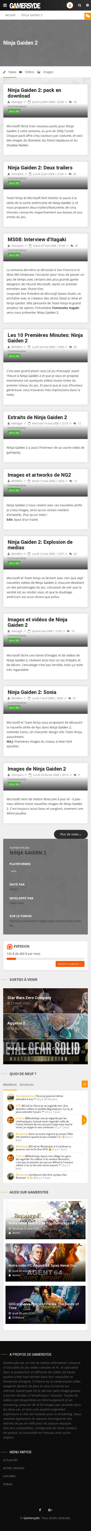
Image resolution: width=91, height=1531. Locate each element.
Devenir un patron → (70, 964)
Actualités (10, 1460)
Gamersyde (31, 1518)
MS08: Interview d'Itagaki (37, 239)
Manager (17, 102)
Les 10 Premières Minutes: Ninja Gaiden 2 (45, 338)
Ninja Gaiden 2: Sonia (32, 692)
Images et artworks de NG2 (39, 475)
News (12, 72)
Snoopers (17, 174)
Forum (7, 1484)
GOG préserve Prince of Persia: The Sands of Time (44, 1306)
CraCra (20, 1118)
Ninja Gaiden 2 (63, 203)
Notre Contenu (13, 1468)
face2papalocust (25, 1096)
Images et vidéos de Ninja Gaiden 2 (37, 622)
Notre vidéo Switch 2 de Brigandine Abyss (41, 1223)
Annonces (27, 1084)
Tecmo (14, 889)
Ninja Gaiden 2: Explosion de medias (40, 545)
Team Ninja (17, 903)
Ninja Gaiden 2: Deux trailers (40, 168)
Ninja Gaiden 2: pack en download (34, 93)
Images (47, 72)
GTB (18, 1105)
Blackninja (22, 1134)
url (61, 1137)
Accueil (10, 15)
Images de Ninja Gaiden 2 (37, 769)
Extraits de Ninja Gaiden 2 (37, 417)
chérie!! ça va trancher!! (24, 921)
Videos (29, 72)
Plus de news (71, 834)
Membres (10, 1084)
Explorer (9, 1476)
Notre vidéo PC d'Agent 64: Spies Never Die (42, 1266)
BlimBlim (16, 347)
